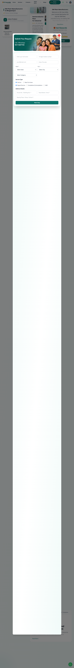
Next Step (37, 102)
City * (39, 66)
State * (17, 66)
